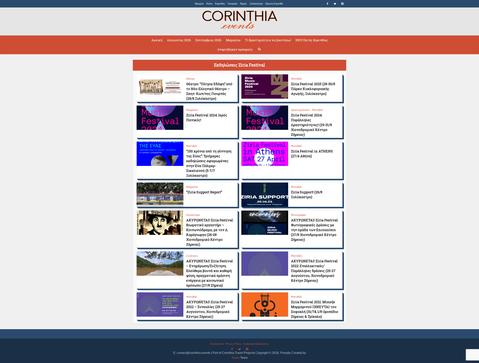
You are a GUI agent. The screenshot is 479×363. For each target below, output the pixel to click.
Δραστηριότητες (300, 109)
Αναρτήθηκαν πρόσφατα (234, 49)
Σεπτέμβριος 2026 (208, 40)
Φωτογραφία (298, 214)
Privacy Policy (233, 343)
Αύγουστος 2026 (179, 40)
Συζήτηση (192, 255)
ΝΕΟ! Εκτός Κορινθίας (311, 40)
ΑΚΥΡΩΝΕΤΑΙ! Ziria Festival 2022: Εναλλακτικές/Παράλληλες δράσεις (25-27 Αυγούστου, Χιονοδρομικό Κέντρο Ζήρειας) (314, 271)
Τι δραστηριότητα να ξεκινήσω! (268, 40)
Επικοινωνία (217, 343)
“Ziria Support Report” (204, 192)
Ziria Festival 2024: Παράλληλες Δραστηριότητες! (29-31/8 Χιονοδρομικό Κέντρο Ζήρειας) (311, 125)
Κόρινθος (220, 3)
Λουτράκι (232, 3)
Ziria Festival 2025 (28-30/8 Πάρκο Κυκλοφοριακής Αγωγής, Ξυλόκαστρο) (313, 89)
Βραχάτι (199, 3)
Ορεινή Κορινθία (274, 3)
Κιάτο (209, 3)
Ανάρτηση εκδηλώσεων (256, 343)
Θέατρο (190, 78)
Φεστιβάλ (296, 78)
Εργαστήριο (193, 214)
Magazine (233, 40)
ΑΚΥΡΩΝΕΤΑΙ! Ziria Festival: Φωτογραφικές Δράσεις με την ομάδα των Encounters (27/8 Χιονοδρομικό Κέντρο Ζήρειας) (314, 230)
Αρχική (156, 40)
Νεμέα (243, 3)
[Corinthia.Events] (240, 20)
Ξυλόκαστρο (256, 3)
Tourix (235, 357)
